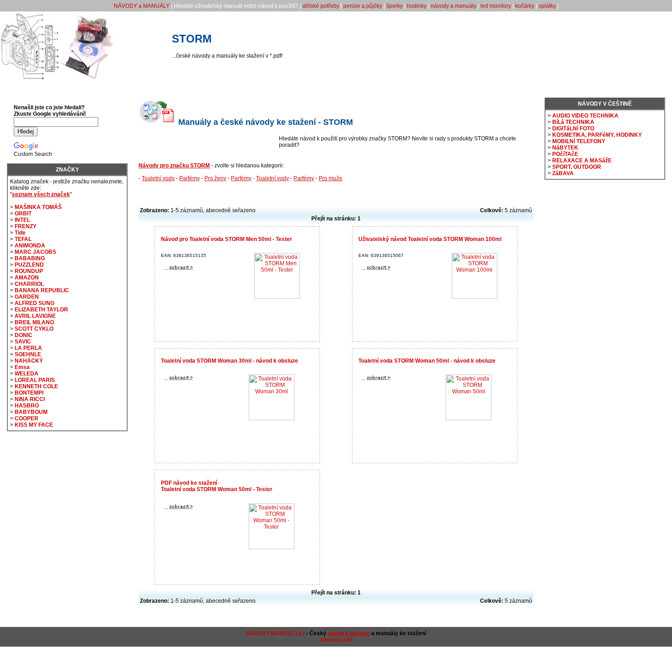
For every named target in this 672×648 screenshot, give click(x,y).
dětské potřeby (321, 6)
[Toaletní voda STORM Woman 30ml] (181, 378)
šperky (394, 6)
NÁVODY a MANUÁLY (142, 6)
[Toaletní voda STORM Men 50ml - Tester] (181, 268)
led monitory (495, 6)
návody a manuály (453, 6)
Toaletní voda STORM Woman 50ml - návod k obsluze (427, 361)
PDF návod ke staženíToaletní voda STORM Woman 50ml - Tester (216, 486)
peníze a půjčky (362, 6)
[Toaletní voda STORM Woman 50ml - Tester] (181, 507)
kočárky (524, 6)
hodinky (417, 6)
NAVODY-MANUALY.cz (275, 633)
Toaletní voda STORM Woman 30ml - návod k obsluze (229, 361)
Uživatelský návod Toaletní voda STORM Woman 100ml (429, 239)
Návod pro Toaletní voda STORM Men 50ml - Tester (226, 239)
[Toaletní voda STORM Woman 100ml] (378, 268)
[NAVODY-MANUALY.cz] (57, 78)
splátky (547, 6)
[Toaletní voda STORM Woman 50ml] (378, 378)
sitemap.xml (336, 640)
